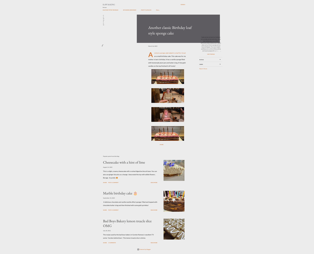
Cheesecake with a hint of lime (124, 162)
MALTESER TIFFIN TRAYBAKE (110, 10)
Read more (154, 182)
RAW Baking (109, 4)
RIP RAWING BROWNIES (129, 10)
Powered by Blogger (145, 249)
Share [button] (161, 144)
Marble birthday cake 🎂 (120, 193)
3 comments (112, 242)
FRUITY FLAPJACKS (146, 10)
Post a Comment (113, 182)
